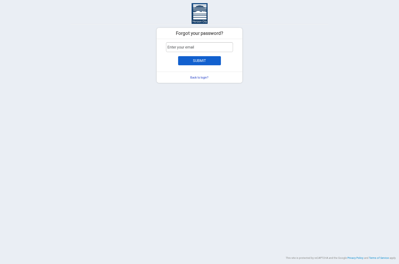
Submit (199, 61)
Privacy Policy (355, 258)
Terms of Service (379, 258)
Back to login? (199, 77)
